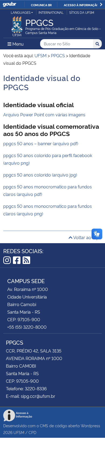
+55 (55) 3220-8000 (27, 327)
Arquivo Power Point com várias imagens (44, 114)
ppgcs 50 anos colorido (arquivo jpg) (40, 175)
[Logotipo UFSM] (17, 25)
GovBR (9, 4)
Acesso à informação (81, 5)
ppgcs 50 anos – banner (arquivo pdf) (40, 143)
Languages (20, 12)
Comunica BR (41, 5)
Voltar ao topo (87, 237)
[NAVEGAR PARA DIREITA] (101, 4)
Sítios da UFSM (81, 12)
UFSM (18, 432)
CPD (32, 432)
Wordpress (90, 425)
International (51, 12)
